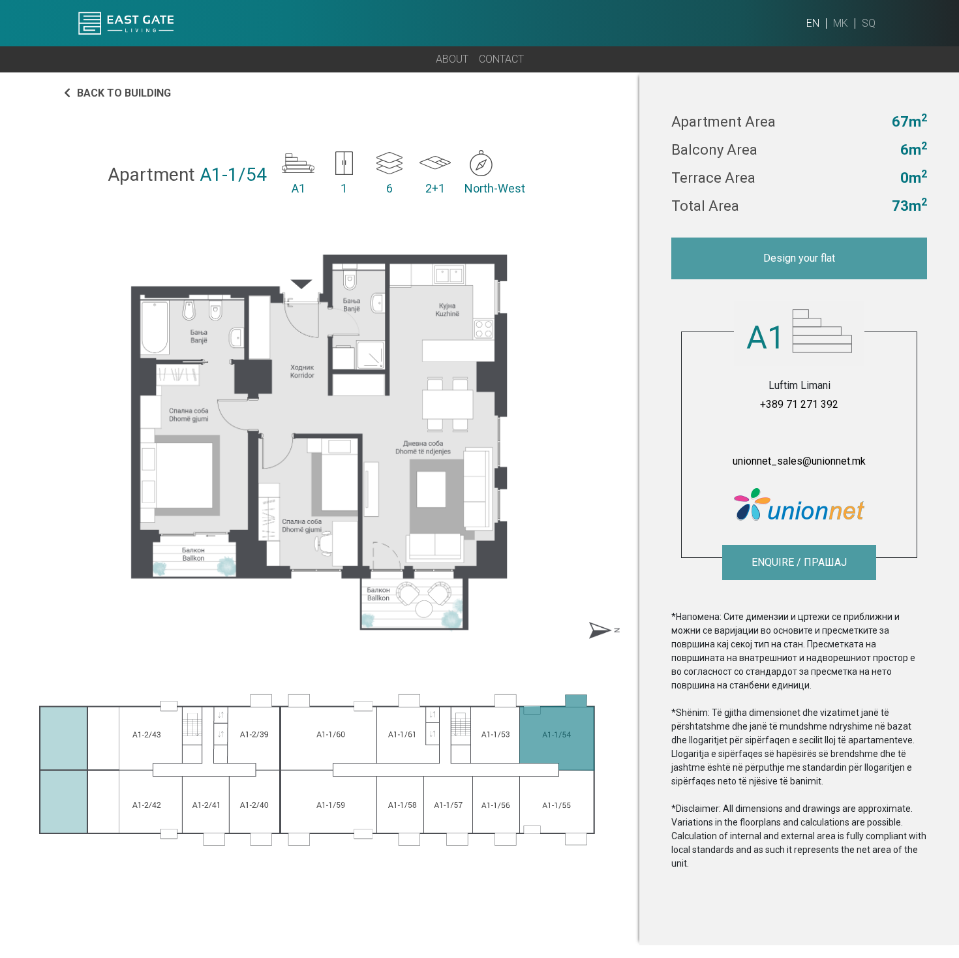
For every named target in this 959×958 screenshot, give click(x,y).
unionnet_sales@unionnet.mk (799, 461)
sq (868, 23)
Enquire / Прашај (799, 562)
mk (840, 23)
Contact (501, 59)
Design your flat (799, 258)
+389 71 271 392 (799, 404)
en (812, 23)
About (452, 59)
